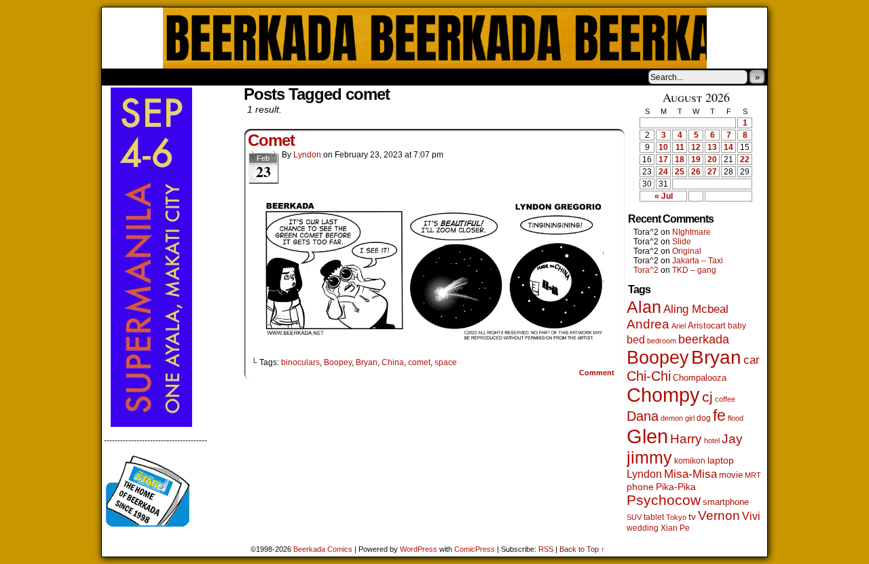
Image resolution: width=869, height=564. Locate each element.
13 (712, 147)
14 (728, 147)
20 (712, 159)
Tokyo (676, 517)
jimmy (649, 457)
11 (680, 147)
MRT (753, 475)
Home (121, 76)
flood (735, 418)
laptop (720, 460)
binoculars (300, 362)
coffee (725, 399)
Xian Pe (675, 527)
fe (719, 415)
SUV (634, 517)
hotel (712, 440)
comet (419, 362)
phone (640, 486)
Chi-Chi (649, 376)
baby (737, 326)
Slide (681, 241)
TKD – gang (694, 270)
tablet (654, 516)
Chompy (663, 395)
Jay (732, 439)
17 (663, 159)
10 (663, 147)
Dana (643, 416)
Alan (644, 307)
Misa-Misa (690, 474)
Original (686, 251)
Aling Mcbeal (695, 309)
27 (712, 171)
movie (731, 475)
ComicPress (474, 549)
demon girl (678, 418)
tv (692, 517)
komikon (689, 461)
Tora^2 (646, 270)
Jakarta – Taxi (697, 260)
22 (745, 159)
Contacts (254, 76)
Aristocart (707, 326)
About (161, 76)
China (393, 362)
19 (696, 159)
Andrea (648, 324)
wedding (643, 527)
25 (679, 171)
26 (696, 171)
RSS (545, 549)
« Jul (663, 196)
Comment (597, 373)
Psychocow (664, 500)
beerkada (703, 339)
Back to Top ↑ (582, 549)
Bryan (366, 362)
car (751, 359)
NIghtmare (691, 232)
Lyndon (307, 154)
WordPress (418, 549)
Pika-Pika (676, 486)
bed (636, 339)
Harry (686, 438)
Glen (647, 436)
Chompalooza (699, 378)
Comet (271, 140)
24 (663, 171)
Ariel (678, 326)
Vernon (719, 515)
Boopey (338, 362)
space (445, 362)
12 (696, 147)
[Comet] (434, 339)
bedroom (661, 341)
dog (704, 417)
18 (679, 159)
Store (203, 76)
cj (707, 397)
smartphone (726, 502)
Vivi (751, 516)
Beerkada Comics (435, 38)
